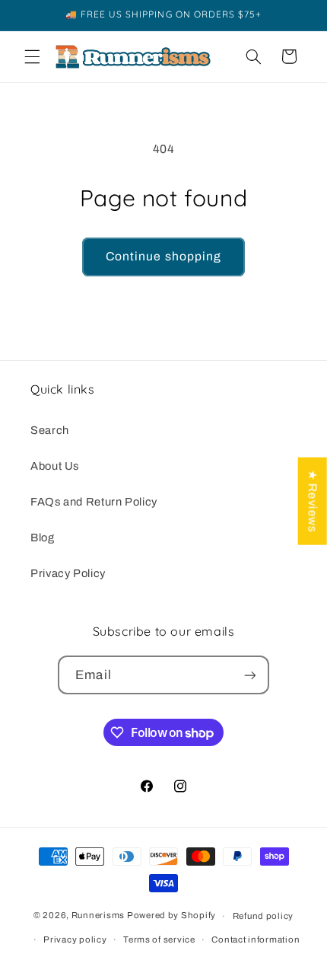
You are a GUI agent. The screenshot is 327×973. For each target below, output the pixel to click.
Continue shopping (163, 256)
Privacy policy (74, 939)
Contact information (255, 939)
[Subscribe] (249, 675)
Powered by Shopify (171, 915)
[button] (31, 56)
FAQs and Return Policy (93, 502)
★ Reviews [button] (312, 501)
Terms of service (159, 939)
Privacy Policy (68, 573)
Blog (42, 537)
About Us (54, 466)
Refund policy (263, 915)
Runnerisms (98, 915)
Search (49, 430)
